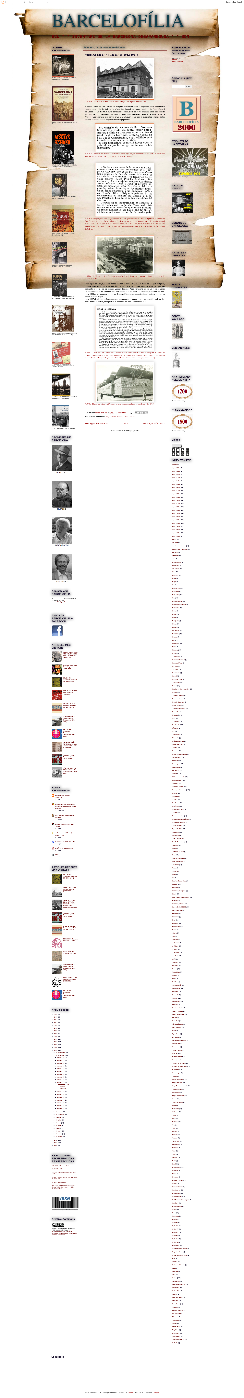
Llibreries (175, 962)
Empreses (175, 796)
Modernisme (176, 988)
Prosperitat (175, 1141)
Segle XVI (175, 1239)
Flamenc (175, 845)
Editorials (175, 783)
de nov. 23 (61, 1066)
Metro (174, 978)
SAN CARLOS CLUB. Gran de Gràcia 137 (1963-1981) (70, 979)
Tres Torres (175, 1287)
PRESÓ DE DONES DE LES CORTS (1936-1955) (69, 889)
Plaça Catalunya (177, 1079)
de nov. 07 (61, 1100)
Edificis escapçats (178, 777)
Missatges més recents (96, 423)
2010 (56, 1145)
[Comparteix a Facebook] (144, 412)
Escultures (175, 803)
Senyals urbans (177, 1252)
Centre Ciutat (176, 705)
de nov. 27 (61, 1060)
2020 (56, 1031)
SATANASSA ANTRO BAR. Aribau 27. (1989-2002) (70, 692)
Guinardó (175, 913)
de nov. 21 (61, 1071)
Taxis (173, 1274)
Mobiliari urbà (176, 985)
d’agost (58, 1117)
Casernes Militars (178, 695)
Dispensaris (176, 767)
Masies (174, 969)
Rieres (174, 1174)
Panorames (176, 1047)
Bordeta (174, 637)
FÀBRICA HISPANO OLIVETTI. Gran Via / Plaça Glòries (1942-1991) (70, 770)
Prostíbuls (175, 1144)
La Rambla (175, 943)
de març (59, 1131)
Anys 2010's (176, 536)
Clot (173, 731)
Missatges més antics (154, 423)
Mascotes (175, 965)
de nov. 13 (61, 1082)
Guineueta (175, 917)
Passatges (175, 1060)
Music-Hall (175, 1021)
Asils (173, 559)
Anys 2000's (176, 533)
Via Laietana (176, 1326)
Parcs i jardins (177, 1056)
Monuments (176, 1001)
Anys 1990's (176, 529)
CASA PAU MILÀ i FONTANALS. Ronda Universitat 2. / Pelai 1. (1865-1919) (70, 745)
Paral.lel (174, 1053)
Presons (174, 1138)
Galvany (174, 884)
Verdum (174, 1323)
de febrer (59, 1134)
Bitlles (174, 617)
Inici (126, 423)
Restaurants (176, 1167)
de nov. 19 (61, 1074)
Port (173, 1118)
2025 (56, 1017)
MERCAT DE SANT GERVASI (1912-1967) (111, 54)
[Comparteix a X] (141, 412)
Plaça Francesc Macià (179, 1086)
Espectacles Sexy (178, 809)
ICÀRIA (57, 855)
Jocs (173, 936)
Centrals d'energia (178, 702)
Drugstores (175, 770)
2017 (56, 1039)
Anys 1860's (176, 487)
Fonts (174, 855)
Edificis (174, 773)
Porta (173, 1128)
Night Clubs (176, 1034)
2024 (56, 1019)
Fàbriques (175, 832)
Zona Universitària (178, 1339)
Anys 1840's (176, 481)
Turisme (174, 1294)
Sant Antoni (176, 1193)
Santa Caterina (177, 1206)
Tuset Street (176, 1304)
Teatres (174, 1278)
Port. (173, 1125)
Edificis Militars (177, 780)
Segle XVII (175, 1242)
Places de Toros (177, 1102)
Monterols (175, 995)
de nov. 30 (61, 1057)
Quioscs (174, 1157)
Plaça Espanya (177, 1082)
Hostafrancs (176, 926)
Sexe (173, 1258)
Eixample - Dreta (177, 786)
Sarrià (174, 1213)
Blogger (156, 1392)
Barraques (175, 591)
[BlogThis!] (138, 412)
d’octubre (59, 1112)
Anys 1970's (176, 523)
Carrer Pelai (176, 682)
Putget (174, 1154)
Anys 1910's (111, 417)
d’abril (58, 1128)
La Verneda (175, 952)
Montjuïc (174, 998)
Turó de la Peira (177, 1297)
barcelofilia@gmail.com (60, 602)
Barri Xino (175, 594)
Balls (173, 572)
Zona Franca (176, 1336)
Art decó (174, 552)
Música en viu (176, 1027)
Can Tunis (175, 669)
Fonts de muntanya (178, 858)
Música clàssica (177, 1024)
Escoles (174, 799)
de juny (58, 1123)
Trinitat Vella (176, 1291)
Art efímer (175, 555)
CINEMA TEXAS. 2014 (59, 1182)
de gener (59, 1136)
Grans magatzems (178, 904)
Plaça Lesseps (177, 1089)
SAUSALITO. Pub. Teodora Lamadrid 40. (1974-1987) (69, 705)
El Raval (174, 793)
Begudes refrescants (179, 604)
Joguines (175, 939)
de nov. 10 (61, 1094)
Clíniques (175, 728)
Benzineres (175, 607)
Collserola (175, 738)
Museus (174, 1017)
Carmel (174, 676)
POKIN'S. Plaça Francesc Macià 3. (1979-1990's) (69, 756)
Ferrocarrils (176, 835)
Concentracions (177, 744)
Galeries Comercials (179, 881)
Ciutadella (175, 721)
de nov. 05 (61, 1103)
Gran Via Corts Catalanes (180, 897)
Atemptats (175, 565)
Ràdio (174, 1161)
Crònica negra (176, 757)
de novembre (60, 1055)
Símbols (174, 1261)
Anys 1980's (176, 526)
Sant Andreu (176, 1190)
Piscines (175, 1076)
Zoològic (175, 1343)
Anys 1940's (176, 513)
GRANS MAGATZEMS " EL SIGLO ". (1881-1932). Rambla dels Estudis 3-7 (70, 654)
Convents (175, 751)
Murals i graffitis (177, 1011)
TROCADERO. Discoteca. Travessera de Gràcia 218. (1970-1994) (69, 733)
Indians (174, 933)
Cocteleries (176, 734)
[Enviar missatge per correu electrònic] (131, 413)
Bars (173, 598)
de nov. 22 (61, 1068)
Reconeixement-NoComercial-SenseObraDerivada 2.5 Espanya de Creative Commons (64, 1233)
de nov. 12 (61, 1091)
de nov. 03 (61, 1105)
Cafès (174, 653)
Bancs (174, 578)
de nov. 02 (61, 1108)
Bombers (175, 627)
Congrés (174, 747)
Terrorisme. (176, 1281)
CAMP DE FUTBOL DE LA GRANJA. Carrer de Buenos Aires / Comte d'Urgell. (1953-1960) (70, 904)
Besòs (174, 611)
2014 (56, 1047)
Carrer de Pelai (177, 679)
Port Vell (174, 1121)
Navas (174, 1030)
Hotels (174, 930)
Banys (174, 581)
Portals (174, 1131)
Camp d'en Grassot (178, 660)
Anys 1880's (176, 494)
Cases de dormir (177, 699)
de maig (59, 1125)
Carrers (174, 686)
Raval (174, 1164)
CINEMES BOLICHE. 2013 (60, 1165)
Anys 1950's (176, 516)
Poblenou (175, 1112)
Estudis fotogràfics (178, 822)
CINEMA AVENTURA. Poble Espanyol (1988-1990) (70, 666)
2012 (56, 1140)
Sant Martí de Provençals (180, 1200)
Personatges (176, 1073)
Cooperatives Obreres (179, 754)
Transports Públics (178, 1284)
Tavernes (175, 1271)
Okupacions (176, 1043)
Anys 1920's (176, 507)
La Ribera (175, 946)
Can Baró (175, 666)
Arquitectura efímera (179, 546)
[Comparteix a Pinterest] (146, 412)
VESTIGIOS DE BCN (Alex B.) (65, 842)
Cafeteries (175, 656)
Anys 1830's (176, 477)
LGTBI (174, 959)
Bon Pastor (175, 630)
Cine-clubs (175, 712)
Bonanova (175, 634)
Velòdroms (175, 1320)
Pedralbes (175, 1069)
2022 (56, 1025)
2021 (56, 1028)
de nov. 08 (61, 1097)
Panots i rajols (177, 1050)
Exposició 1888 (177, 825)
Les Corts (175, 956)
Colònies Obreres (178, 741)
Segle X (174, 1219)
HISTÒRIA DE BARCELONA (64, 848)
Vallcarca (175, 1317)
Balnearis (175, 575)
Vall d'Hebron (176, 1313)
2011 (56, 1143)
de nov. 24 (61, 1063)
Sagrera (174, 1183)
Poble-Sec (175, 1108)
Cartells (174, 692)
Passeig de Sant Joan (179, 1066)
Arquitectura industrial (179, 549)
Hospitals (175, 923)
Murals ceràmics (177, 1008)
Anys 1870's (176, 490)
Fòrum (174, 868)
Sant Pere (175, 1203)
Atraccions (175, 568)
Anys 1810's (176, 471)
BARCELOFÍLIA (118, 19)
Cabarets (175, 650)
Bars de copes (177, 601)
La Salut (174, 949)
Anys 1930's (176, 510)
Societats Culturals (178, 1265)
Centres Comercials (178, 708)
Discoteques (176, 764)
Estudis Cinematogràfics (180, 819)
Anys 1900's (176, 500)
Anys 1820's (176, 474)
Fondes (174, 848)
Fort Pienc (175, 864)
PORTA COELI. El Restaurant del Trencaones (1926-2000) (69, 719)
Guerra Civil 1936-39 (179, 907)
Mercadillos (176, 972)
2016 (56, 1042)
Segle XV (175, 1235)
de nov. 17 (61, 1077)
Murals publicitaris (178, 1014)
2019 (56, 1033)
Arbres (174, 539)
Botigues (175, 643)
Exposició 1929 (177, 829)
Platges (174, 1105)
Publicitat (175, 1147)
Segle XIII (175, 1226)
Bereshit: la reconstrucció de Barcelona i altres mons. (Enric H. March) (65, 806)
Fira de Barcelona (178, 842)
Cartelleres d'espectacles (180, 689)
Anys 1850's (176, 484)
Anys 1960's (176, 520)
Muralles (175, 1004)
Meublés (174, 982)
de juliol (59, 1120)
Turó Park (175, 1300)
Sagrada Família (177, 1180)
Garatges (175, 887)
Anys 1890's (176, 497)
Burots (174, 647)
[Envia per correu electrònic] (136, 412)
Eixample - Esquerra (179, 790)
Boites (174, 624)
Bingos (174, 614)
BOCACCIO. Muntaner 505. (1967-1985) (70, 939)
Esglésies (175, 806)
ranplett (131, 1392)
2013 (56, 1050)
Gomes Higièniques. (179, 891)
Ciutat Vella (175, 725)
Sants (174, 1209)
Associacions (176, 562)
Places (174, 1099)
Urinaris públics (177, 1310)
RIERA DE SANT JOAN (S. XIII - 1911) (70, 952)
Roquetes (175, 1177)
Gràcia (174, 894)
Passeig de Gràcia (178, 1063)
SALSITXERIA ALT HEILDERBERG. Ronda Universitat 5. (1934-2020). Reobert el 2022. (63, 1187)
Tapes (174, 1268)
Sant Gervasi (130, 417)
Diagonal (175, 760)
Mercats (120, 417)
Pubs (173, 1151)
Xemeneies (175, 1333)
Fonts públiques (177, 861)
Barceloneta (176, 588)
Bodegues (175, 620)
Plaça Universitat (178, 1095)
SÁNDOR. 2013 (57, 1169)
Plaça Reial (176, 1092)
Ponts (174, 1115)
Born (173, 640)
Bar (173, 585)
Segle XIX (175, 1232)
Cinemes (175, 715)
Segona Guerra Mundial (180, 1248)
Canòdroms (176, 673)
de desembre (60, 1052)
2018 (56, 1036)
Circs (173, 718)
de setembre (60, 1114)
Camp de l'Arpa (177, 663)
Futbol (174, 874)
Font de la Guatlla (178, 851)
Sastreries (175, 1216)
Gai (173, 877)
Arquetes (175, 542)
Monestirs (175, 991)
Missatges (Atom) (131, 431)
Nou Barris (175, 1037)
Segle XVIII (175, 1245)
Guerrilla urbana (177, 910)
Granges (175, 900)
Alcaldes (175, 464)
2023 (56, 1022)
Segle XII (175, 1222)
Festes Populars (177, 838)
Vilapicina (175, 1330)
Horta (173, 920)
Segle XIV (175, 1229)
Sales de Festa (177, 1187)
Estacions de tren (178, 816)
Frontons (175, 871)
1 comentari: (121, 413)
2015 (56, 1044)
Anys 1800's (176, 468)
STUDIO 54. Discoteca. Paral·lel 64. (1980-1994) (70, 679)
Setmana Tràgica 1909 (179, 1255)
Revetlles (175, 1170)
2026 (56, 1014)
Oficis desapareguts (179, 1040)
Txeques (175, 1307)
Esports (174, 812)
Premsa (174, 1134)
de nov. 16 (61, 1079)
